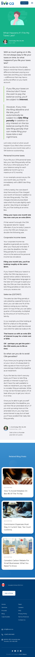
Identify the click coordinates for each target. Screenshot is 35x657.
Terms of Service (23, 617)
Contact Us (24, 3)
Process (4, 610)
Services (4, 607)
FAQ (19, 610)
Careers (20, 607)
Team (20, 604)
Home (4, 604)
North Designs (23, 654)
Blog (3, 613)
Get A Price (9, 593)
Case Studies (6, 617)
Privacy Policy (22, 613)
